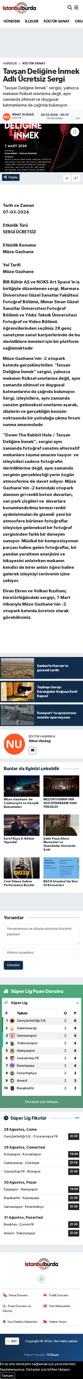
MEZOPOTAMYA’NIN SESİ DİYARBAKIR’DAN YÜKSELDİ (60, 803)
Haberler (10, 63)
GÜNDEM (11, 21)
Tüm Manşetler (59, 1306)
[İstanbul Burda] (19, 8)
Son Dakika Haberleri (22, 1321)
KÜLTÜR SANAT (56, 21)
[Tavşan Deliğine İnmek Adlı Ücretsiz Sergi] (41, 148)
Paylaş (13, 177)
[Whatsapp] (41, 1279)
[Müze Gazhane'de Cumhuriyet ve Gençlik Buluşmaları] (22, 786)
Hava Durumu (18, 1295)
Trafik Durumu (58, 1295)
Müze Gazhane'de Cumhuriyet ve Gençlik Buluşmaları (21, 803)
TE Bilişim (52, 1355)
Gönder (13, 965)
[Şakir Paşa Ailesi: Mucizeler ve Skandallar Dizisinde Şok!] (61, 825)
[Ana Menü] (76, 8)
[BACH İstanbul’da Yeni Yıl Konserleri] (61, 868)
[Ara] (70, 8)
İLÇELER (32, 21)
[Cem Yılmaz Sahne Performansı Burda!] (22, 868)
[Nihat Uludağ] (14, 744)
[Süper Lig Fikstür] (77, 1118)
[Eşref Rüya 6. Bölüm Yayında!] (22, 825)
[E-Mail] (32, 750)
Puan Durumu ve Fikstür (17, 1308)
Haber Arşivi (58, 1321)
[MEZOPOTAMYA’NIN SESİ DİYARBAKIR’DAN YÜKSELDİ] (61, 786)
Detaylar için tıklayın (41, 1102)
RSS (14, 1341)
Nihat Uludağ (40, 741)
